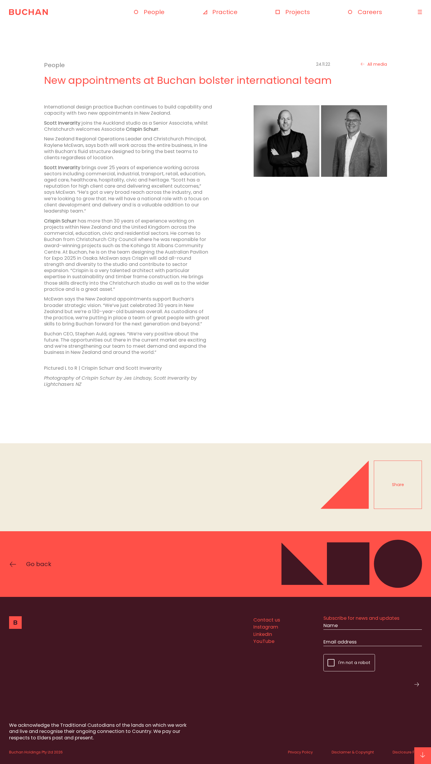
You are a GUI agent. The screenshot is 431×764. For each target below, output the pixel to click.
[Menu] (419, 12)
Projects (297, 12)
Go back (38, 564)
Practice (224, 12)
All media (377, 64)
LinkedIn (262, 634)
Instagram (265, 627)
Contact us (266, 620)
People (154, 12)
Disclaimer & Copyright (353, 752)
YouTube (263, 641)
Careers (370, 12)
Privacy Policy (300, 752)
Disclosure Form (407, 752)
